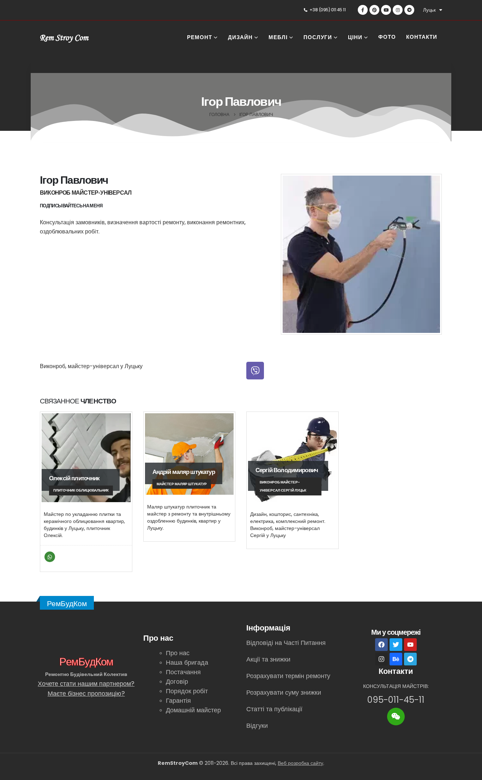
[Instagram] (398, 10)
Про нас (177, 652)
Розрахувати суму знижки (283, 692)
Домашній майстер (193, 710)
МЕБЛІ (278, 38)
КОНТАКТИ (421, 37)
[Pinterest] (374, 10)
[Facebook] (363, 10)
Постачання (183, 672)
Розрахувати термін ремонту (288, 675)
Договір (177, 681)
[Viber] (255, 370)
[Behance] (396, 659)
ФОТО (387, 37)
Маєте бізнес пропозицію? (86, 693)
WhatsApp (49, 557)
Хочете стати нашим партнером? (86, 683)
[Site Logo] (64, 38)
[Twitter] (396, 644)
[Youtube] (386, 10)
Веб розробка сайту (300, 763)
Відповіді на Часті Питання (286, 642)
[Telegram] (409, 10)
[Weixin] (396, 716)
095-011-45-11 (395, 700)
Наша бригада (187, 662)
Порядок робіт (187, 691)
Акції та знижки (268, 659)
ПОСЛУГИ (317, 38)
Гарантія (178, 700)
